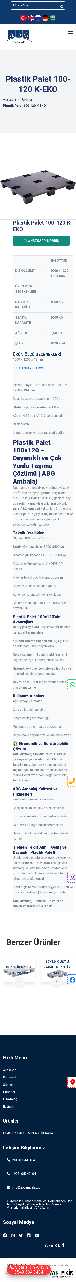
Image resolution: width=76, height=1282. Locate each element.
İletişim (8, 1106)
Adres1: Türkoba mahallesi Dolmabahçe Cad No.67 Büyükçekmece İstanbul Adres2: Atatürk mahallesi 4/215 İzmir (39, 1204)
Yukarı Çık (53, 1245)
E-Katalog (10, 1099)
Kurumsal (9, 1077)
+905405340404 (23, 1160)
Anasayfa (9, 99)
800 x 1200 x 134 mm (28, 368)
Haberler (9, 1092)
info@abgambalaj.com (27, 1187)
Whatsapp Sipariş (43, 241)
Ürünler (27, 99)
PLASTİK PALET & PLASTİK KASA (28, 1133)
